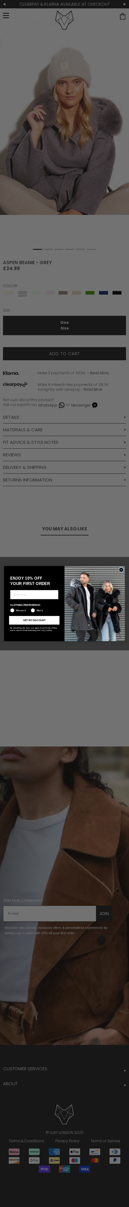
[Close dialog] (121, 569)
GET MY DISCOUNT (34, 620)
